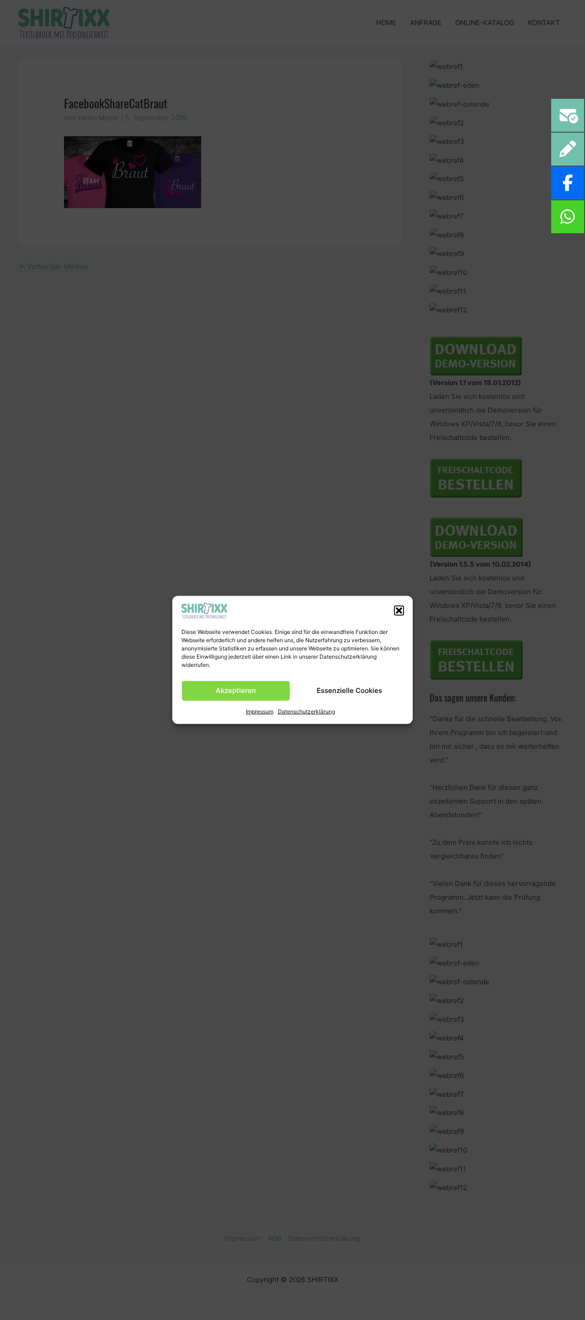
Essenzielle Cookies (349, 690)
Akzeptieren (236, 690)
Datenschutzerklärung (306, 711)
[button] (399, 610)
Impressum (259, 711)
